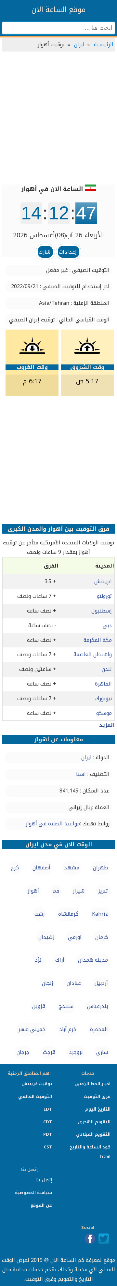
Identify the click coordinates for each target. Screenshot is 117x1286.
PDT (47, 1134)
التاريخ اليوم (97, 1109)
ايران (79, 44)
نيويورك (103, 698)
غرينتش (103, 581)
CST (48, 1147)
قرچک (49, 1052)
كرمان (101, 937)
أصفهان (41, 868)
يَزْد (38, 960)
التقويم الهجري (94, 1122)
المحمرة (99, 1029)
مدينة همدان (93, 960)
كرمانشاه (68, 914)
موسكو (104, 713)
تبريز (103, 891)
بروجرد (76, 1052)
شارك (44, 252)
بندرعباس (97, 1006)
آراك (59, 960)
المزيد (107, 725)
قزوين (38, 1006)
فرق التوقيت (97, 1096)
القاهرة (103, 684)
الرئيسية (103, 44)
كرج (15, 868)
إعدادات (68, 252)
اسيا (81, 774)
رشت (39, 914)
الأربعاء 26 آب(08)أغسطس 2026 (58, 235)
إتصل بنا (43, 1180)
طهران (100, 868)
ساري (102, 1052)
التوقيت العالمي (35, 1096)
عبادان (74, 983)
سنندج (66, 1006)
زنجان (47, 983)
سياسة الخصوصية (33, 1193)
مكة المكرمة (98, 640)
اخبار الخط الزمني (92, 1084)
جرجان (23, 1052)
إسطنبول (101, 611)
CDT (47, 1122)
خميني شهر (32, 1029)
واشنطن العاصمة (92, 654)
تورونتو (104, 596)
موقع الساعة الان (58, 10)
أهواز (33, 891)
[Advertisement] (58, 118)
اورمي (75, 937)
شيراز (78, 891)
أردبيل (101, 983)
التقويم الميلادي (93, 1134)
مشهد (71, 868)
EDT (48, 1109)
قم (56, 891)
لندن (107, 669)
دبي (107, 625)
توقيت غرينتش (36, 1084)
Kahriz (100, 914)
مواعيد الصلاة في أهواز (53, 824)
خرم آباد (67, 1029)
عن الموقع (41, 1205)
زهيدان (46, 937)
